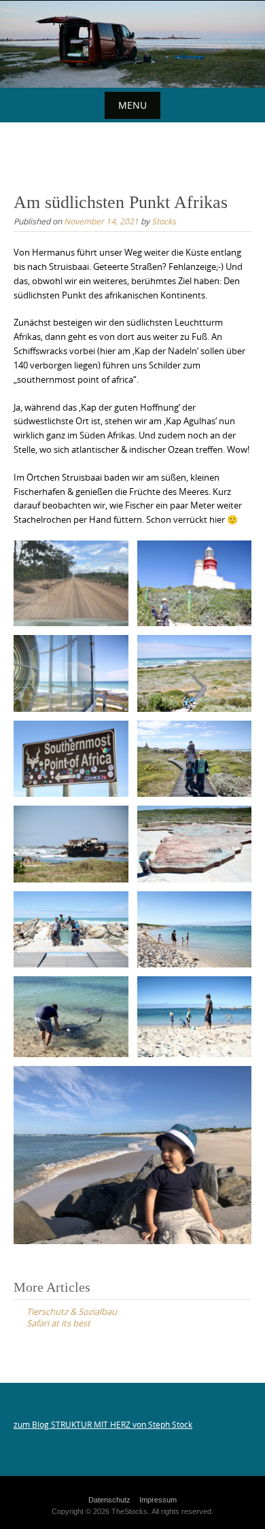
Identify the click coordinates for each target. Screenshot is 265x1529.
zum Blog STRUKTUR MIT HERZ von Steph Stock (103, 1424)
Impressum (158, 1500)
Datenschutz (109, 1500)
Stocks (164, 221)
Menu (132, 105)
